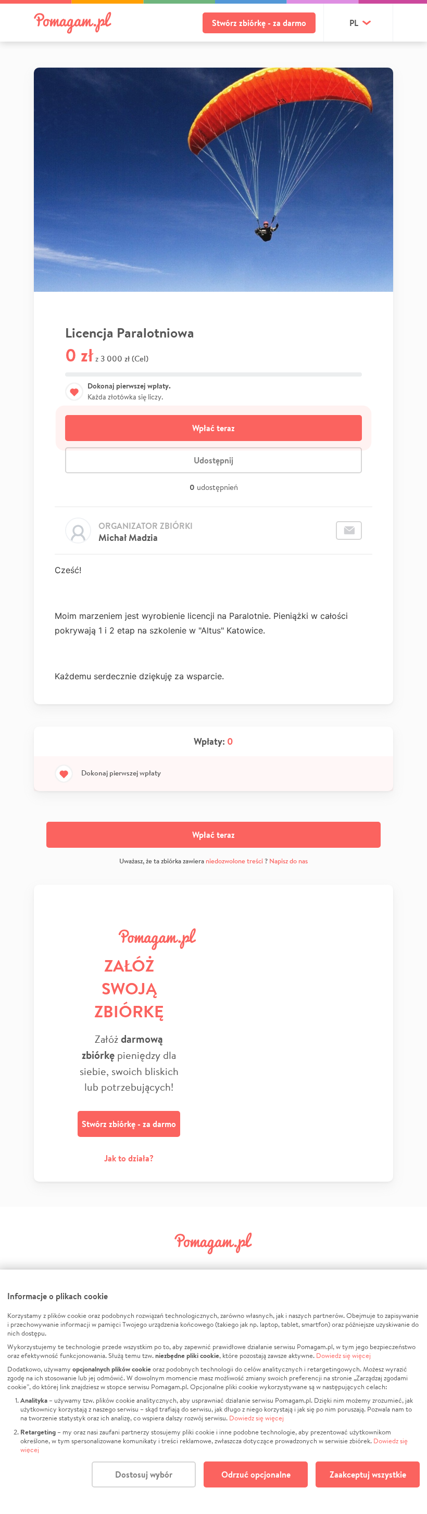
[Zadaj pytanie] (349, 530)
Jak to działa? (129, 1158)
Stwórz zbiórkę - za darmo (259, 23)
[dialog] (213, 1392)
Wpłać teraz (213, 428)
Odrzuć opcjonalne (256, 1474)
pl (353, 23)
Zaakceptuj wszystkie (368, 1474)
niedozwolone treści (234, 861)
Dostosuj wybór (143, 1474)
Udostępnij (213, 460)
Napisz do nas (288, 861)
